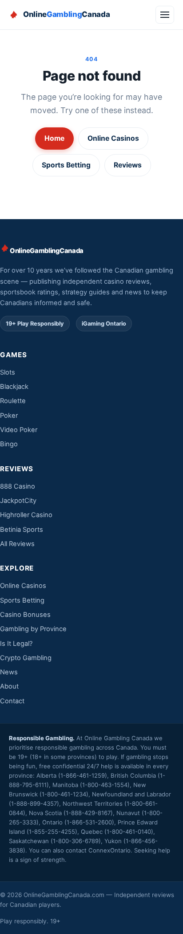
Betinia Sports (21, 530)
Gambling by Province (33, 629)
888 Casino (17, 486)
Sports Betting (66, 165)
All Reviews (17, 544)
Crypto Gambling (26, 658)
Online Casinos (113, 138)
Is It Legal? (16, 644)
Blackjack (14, 387)
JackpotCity (18, 501)
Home (54, 138)
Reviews (128, 165)
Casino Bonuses (25, 615)
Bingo (9, 444)
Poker (9, 416)
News (9, 672)
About (9, 686)
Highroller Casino (26, 515)
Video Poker (18, 430)
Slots (7, 372)
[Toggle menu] (164, 15)
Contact (12, 701)
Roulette (13, 401)
